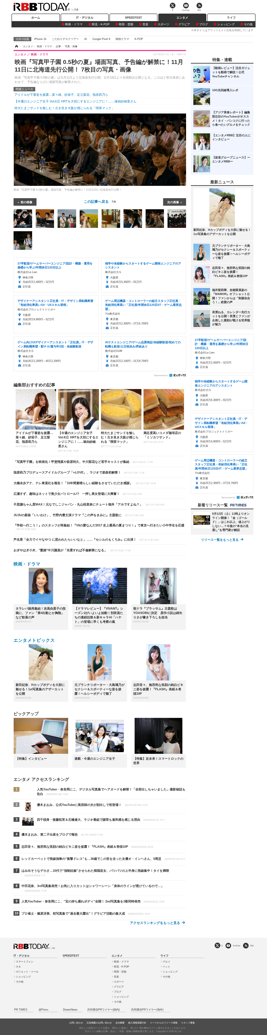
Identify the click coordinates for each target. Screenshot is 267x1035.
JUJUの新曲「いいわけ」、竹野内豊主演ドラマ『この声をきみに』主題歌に (79, 515)
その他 (248, 24)
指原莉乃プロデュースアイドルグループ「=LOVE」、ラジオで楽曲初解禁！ (79, 472)
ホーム (35, 17)
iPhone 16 (40, 39)
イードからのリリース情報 (164, 1022)
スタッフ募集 (188, 1022)
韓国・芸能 (126, 24)
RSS (252, 946)
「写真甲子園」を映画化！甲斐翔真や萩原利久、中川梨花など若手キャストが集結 (83, 461)
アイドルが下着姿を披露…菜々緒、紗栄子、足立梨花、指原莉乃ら (61, 94)
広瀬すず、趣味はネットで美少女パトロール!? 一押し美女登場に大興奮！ (78, 493)
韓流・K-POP (101, 24)
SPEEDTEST (133, 17)
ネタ (18, 966)
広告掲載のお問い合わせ (99, 1022)
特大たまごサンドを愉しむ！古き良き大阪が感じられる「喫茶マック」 (64, 108)
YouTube (236, 946)
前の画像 (26, 201)
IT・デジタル (84, 17)
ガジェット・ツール (27, 971)
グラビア (184, 24)
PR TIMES (20, 1009)
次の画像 (173, 201)
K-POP (139, 39)
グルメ (166, 961)
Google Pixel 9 (101, 39)
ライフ (231, 17)
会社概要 (120, 1022)
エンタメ (182, 17)
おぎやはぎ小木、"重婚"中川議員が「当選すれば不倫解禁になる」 (72, 550)
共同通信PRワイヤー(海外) (147, 1009)
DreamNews (70, 1009)
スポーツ (163, 24)
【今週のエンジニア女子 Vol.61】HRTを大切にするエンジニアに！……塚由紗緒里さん (75, 101)
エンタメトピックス (34, 640)
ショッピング (226, 24)
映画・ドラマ (74, 24)
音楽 (145, 24)
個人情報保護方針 (137, 1022)
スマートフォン (24, 961)
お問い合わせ (76, 1022)
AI (85, 39)
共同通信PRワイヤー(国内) (103, 1009)
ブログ (203, 24)
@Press (43, 1009)
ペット (166, 966)
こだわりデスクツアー (65, 39)
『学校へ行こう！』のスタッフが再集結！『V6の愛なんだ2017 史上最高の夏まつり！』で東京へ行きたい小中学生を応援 (99, 527)
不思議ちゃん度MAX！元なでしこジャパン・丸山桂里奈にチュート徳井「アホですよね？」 (89, 504)
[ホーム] (16, 46)
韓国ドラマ (122, 39)
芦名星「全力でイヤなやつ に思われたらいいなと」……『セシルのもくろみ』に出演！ (86, 539)
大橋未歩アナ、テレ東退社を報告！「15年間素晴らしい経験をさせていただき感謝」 (85, 483)
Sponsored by (161, 375)
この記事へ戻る (100, 201)
